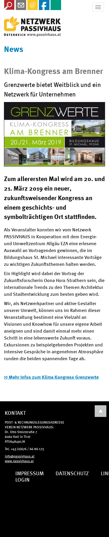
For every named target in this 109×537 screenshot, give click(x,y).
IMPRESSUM (29, 473)
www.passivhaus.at (19, 460)
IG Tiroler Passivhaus (32, 26)
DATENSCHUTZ (72, 473)
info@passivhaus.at (19, 456)
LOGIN (22, 479)
